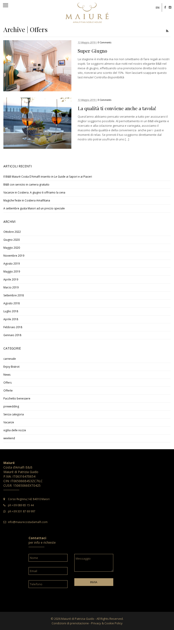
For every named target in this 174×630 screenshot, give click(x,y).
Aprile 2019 (10, 279)
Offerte (8, 390)
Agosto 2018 (11, 303)
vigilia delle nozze (14, 430)
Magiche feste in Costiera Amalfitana (26, 200)
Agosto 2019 (11, 263)
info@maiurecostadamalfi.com (28, 522)
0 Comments (104, 42)
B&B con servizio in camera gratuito (26, 184)
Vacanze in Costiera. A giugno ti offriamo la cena (34, 192)
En (158, 7)
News (6, 375)
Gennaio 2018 (12, 335)
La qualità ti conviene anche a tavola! (117, 108)
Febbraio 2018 (12, 327)
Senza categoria (13, 414)
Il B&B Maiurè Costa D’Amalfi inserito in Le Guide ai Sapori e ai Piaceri (47, 177)
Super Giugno (92, 50)
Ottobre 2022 (12, 232)
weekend (9, 438)
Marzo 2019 (11, 287)
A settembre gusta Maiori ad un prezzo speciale (34, 208)
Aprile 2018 (10, 319)
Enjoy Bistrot (11, 367)
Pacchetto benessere (16, 398)
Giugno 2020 (11, 240)
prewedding (11, 406)
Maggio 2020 (11, 248)
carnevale (9, 359)
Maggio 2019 (11, 271)
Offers (7, 382)
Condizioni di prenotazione (70, 623)
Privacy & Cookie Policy (107, 623)
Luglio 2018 (10, 311)
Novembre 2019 (13, 256)
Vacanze (8, 422)
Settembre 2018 (13, 295)
